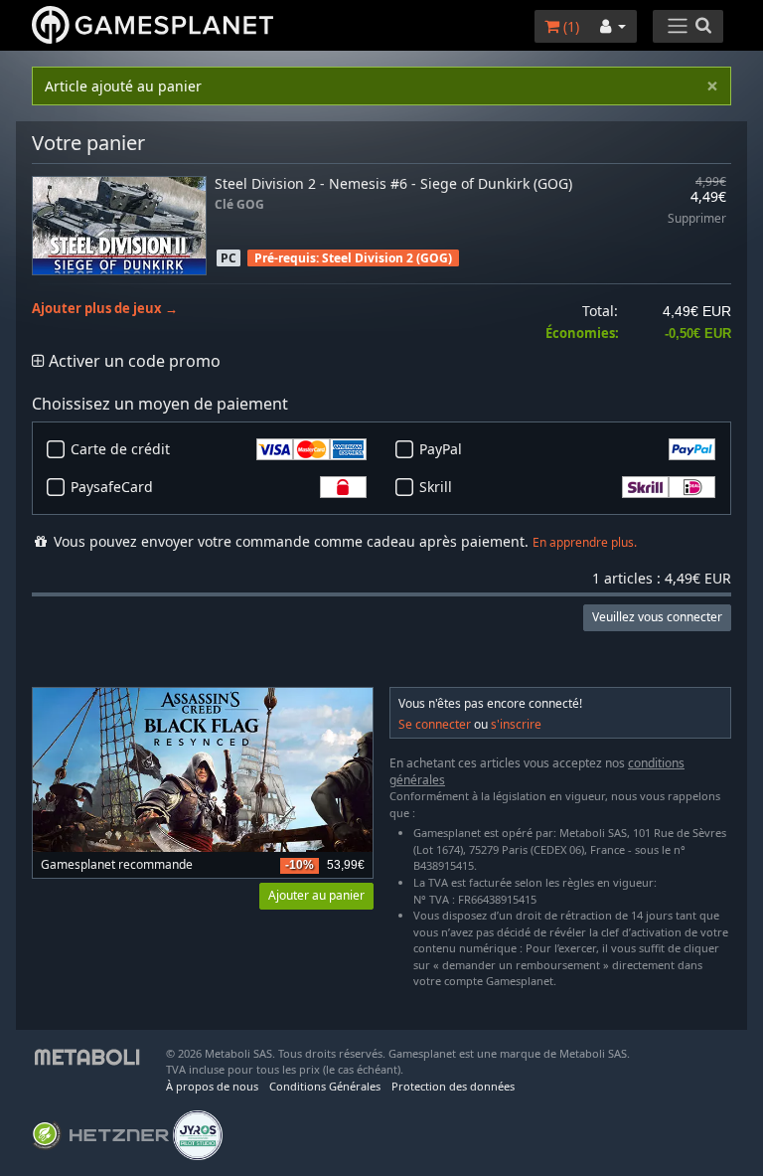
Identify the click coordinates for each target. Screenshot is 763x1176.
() (569, 26)
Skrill (435, 486)
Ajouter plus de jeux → (105, 308)
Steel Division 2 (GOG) (387, 258)
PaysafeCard (112, 486)
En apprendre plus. (585, 542)
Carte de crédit (120, 448)
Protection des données (453, 1086)
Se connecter (434, 724)
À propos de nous (212, 1086)
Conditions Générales (325, 1086)
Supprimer (697, 219)
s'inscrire (516, 724)
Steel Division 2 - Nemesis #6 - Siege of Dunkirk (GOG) (393, 183)
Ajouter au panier (316, 895)
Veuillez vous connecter (657, 616)
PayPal (440, 448)
